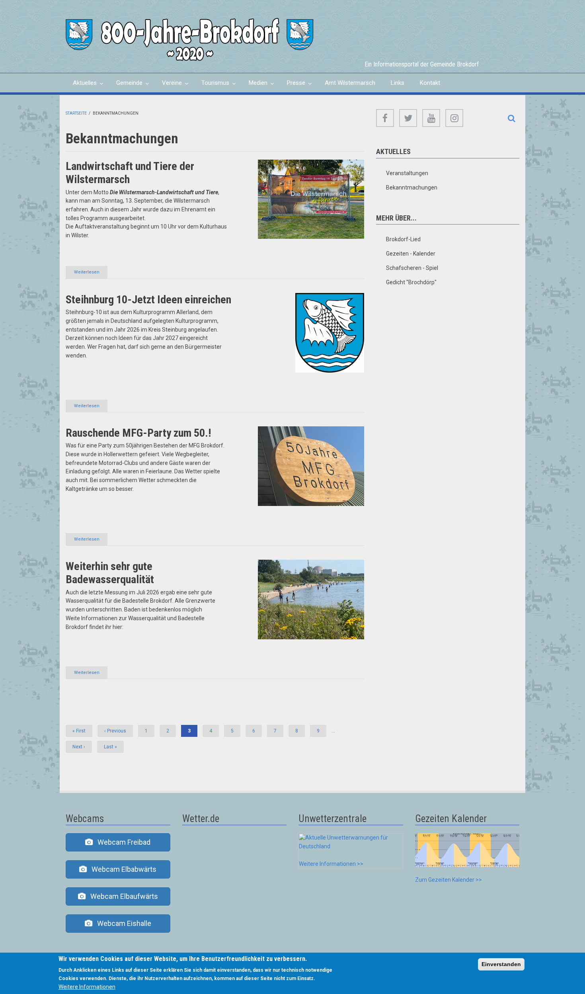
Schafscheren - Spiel (412, 268)
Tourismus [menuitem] (211, 85)
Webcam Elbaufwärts (122, 896)
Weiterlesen (90, 273)
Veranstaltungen (407, 173)
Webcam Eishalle (121, 923)
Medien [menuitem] (254, 85)
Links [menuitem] (397, 82)
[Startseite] (190, 39)
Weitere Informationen (86, 987)
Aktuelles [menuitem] (81, 85)
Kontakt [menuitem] (430, 82)
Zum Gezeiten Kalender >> (448, 880)
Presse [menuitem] (292, 85)
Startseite (76, 113)
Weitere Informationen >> (331, 864)
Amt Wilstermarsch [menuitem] (350, 82)
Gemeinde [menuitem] (125, 85)
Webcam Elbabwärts (121, 869)
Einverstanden (501, 964)
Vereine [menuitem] (168, 85)
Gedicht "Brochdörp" (411, 282)
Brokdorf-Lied (403, 239)
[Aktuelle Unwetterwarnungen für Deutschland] (351, 841)
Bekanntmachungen (411, 187)
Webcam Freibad (121, 842)
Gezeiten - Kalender (410, 253)
